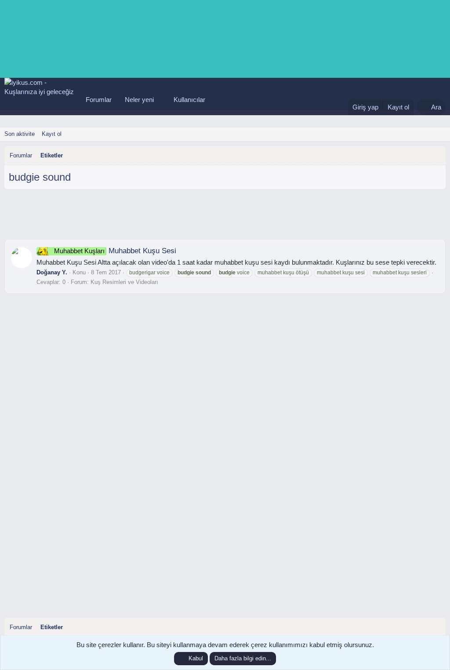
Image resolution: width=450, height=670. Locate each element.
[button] (161, 99)
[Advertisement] (225, 217)
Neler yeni (139, 99)
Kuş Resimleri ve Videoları (124, 282)
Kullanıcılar (189, 99)
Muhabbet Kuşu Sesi (115, 251)
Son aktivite (19, 134)
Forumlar (99, 99)
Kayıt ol (52, 134)
